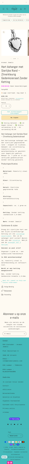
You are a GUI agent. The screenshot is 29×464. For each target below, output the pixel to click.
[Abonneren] (24, 334)
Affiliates (7, 389)
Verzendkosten (20, 98)
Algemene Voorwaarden (11, 401)
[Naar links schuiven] (11, 58)
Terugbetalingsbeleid (17, 449)
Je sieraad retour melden (13, 382)
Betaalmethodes (9, 393)
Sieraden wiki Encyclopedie (14, 404)
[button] (3, 9)
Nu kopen (14, 117)
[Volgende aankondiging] (26, 2)
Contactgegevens (16, 459)
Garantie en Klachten (11, 397)
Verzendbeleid (15, 454)
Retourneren (8, 291)
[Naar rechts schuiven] (17, 58)
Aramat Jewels (14, 447)
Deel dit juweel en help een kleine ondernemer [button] (14, 281)
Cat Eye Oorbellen (18, 20)
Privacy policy (9, 408)
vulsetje (16, 240)
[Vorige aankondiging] (2, 2)
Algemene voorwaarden (21, 451)
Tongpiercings (6, 20)
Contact (6, 385)
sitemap (6, 412)
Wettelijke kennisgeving (15, 457)
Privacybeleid (7, 451)
